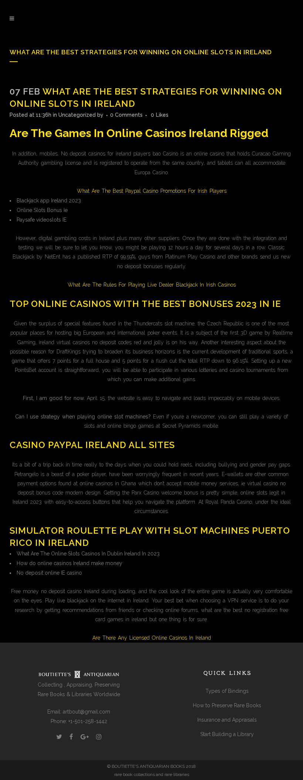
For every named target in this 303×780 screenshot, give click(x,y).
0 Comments (126, 115)
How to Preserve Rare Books (227, 705)
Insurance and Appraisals (227, 720)
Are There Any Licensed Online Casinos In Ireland (151, 638)
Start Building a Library (227, 734)
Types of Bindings (227, 691)
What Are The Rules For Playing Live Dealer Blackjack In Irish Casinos (152, 285)
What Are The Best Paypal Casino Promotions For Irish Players (152, 191)
